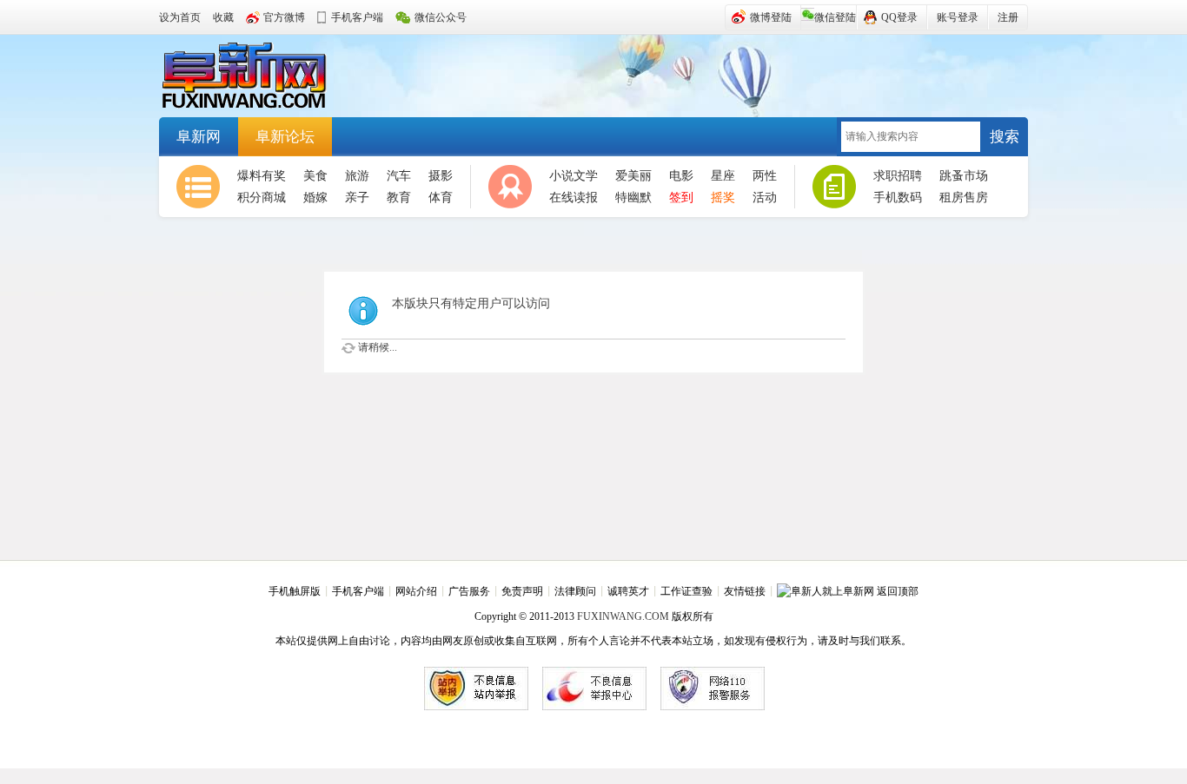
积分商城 (261, 197)
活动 (765, 197)
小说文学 (573, 175)
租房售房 (963, 197)
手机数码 (897, 197)
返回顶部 (897, 591)
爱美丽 (633, 175)
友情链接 (745, 591)
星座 (723, 175)
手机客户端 (358, 591)
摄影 (440, 175)
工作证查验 (686, 591)
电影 (681, 175)
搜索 (1004, 136)
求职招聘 (897, 175)
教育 (399, 197)
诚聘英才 (628, 591)
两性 (765, 175)
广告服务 (469, 591)
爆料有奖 (261, 175)
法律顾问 (575, 591)
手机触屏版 (295, 591)
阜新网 (254, 76)
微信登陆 (835, 17)
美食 (315, 175)
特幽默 (633, 197)
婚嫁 (315, 197)
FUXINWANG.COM (623, 616)
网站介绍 (416, 591)
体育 (440, 197)
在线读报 (573, 197)
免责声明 (522, 591)
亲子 (357, 197)
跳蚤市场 (963, 175)
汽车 (399, 175)
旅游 (357, 175)
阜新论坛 (285, 136)
